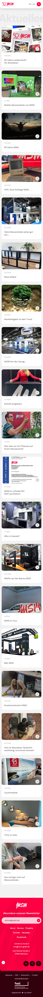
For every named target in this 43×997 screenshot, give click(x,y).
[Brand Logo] (8, 4)
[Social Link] (26, 963)
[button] (39, 4)
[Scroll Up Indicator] (11, 962)
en (34, 4)
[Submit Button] (38, 920)
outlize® (28, 992)
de (30, 4)
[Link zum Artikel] (21, 46)
